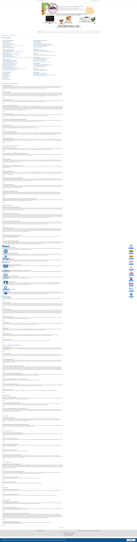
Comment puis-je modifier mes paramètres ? (8, 50)
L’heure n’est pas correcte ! (5, 52)
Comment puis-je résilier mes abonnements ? (39, 66)
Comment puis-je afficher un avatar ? (7, 55)
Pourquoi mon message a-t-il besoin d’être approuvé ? (9, 69)
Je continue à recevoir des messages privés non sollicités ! (41, 50)
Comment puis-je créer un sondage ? (7, 62)
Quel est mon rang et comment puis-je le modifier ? (9, 56)
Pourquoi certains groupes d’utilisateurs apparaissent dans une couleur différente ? (44, 45)
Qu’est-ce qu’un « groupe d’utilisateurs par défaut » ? (40, 46)
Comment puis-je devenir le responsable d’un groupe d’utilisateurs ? (42, 44)
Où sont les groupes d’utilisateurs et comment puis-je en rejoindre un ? (42, 43)
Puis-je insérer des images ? (6, 75)
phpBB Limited (25, 502)
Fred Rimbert (72, 534)
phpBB (66, 532)
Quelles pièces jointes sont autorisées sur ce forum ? (40, 69)
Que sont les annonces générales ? (7, 76)
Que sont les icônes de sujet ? (6, 79)
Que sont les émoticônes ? (5, 74)
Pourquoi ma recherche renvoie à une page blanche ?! (40, 59)
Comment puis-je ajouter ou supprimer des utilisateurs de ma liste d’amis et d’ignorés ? (44, 55)
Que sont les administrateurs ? (37, 41)
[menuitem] (43, 1)
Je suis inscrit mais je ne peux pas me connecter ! (8, 43)
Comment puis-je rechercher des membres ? (39, 60)
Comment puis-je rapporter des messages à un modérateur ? (10, 67)
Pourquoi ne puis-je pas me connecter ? (7, 44)
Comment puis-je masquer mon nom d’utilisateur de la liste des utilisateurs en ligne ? (13, 51)
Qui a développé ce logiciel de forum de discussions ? (40, 73)
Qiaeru (72, 533)
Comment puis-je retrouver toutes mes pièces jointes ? (40, 70)
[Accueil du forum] (68, 13)
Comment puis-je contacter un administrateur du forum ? (40, 75)
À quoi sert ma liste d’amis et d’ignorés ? (38, 54)
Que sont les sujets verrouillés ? (6, 78)
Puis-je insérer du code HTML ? (6, 73)
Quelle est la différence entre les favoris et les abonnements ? (41, 64)
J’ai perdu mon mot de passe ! (6, 46)
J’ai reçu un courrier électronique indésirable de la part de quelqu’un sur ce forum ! (44, 51)
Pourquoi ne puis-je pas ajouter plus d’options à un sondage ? (10, 63)
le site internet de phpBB (6, 174)
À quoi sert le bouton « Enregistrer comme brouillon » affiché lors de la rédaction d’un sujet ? (14, 68)
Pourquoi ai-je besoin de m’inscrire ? (7, 41)
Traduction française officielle (67, 533)
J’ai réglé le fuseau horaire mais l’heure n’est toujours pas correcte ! (11, 53)
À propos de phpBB (33, 503)
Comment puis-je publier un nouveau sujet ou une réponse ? (10, 60)
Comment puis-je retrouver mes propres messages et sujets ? (41, 61)
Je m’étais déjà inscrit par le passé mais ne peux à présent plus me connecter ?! (12, 45)
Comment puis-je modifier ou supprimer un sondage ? (9, 64)
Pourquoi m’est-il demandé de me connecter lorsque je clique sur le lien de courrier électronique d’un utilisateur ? (16, 57)
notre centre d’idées (54, 508)
